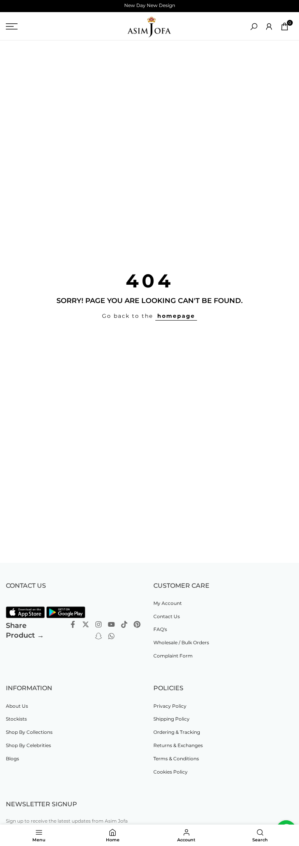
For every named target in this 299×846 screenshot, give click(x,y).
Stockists (16, 719)
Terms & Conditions (176, 758)
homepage (176, 315)
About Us (17, 706)
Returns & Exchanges (178, 745)
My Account (167, 603)
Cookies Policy (170, 772)
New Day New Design (149, 5)
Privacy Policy (169, 706)
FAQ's (160, 629)
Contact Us (166, 616)
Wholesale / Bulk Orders (181, 642)
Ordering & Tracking (176, 732)
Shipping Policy (171, 719)
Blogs (12, 758)
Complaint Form (173, 656)
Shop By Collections (29, 732)
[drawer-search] (254, 26)
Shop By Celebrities (28, 745)
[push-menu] (12, 26)
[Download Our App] (25, 612)
